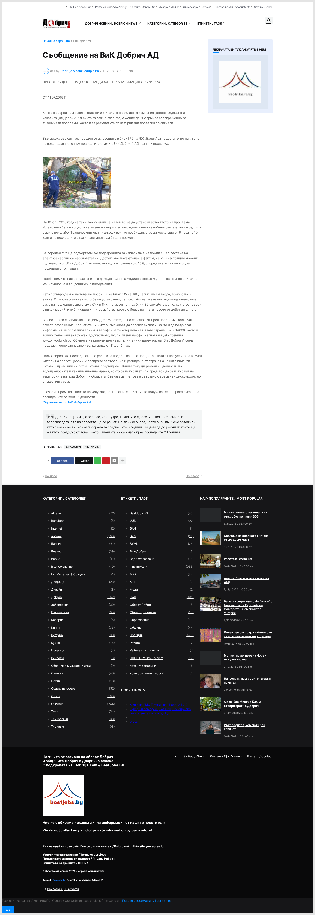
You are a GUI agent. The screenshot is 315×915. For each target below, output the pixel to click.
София (83, 681)
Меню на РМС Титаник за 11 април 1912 (159, 704)
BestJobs (83, 520)
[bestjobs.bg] (63, 815)
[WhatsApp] (97, 460)
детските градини (162, 665)
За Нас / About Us (80, 7)
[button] (269, 20)
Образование (162, 620)
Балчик (83, 543)
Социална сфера (83, 688)
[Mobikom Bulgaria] (240, 82)
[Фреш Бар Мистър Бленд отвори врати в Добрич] (210, 704)
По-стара (193, 476)
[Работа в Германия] (210, 561)
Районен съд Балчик (162, 650)
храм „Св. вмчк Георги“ (162, 673)
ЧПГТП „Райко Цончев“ (162, 658)
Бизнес (83, 551)
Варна (83, 559)
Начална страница (56, 41)
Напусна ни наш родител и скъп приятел (247, 680)
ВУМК (162, 543)
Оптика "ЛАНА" (263, 7)
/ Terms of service (74, 854)
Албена (83, 536)
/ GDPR (65, 863)
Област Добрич (162, 604)
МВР (162, 574)
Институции (91, 446)
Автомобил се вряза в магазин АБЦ (246, 580)
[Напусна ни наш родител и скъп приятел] (210, 681)
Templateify (59, 880)
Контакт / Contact (260, 756)
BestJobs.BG (162, 513)
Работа (162, 643)
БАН (162, 528)
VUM (162, 520)
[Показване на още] (122, 460)
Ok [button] (8, 909)
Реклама (83, 658)
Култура (83, 635)
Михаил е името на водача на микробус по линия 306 (245, 514)
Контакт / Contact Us (142, 7)
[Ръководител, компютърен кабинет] (210, 727)
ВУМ (162, 536)
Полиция (162, 635)
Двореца (83, 582)
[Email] (114, 460)
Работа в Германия (238, 559)
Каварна (83, 620)
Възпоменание (83, 566)
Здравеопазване (162, 559)
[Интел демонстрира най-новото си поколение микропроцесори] (210, 635)
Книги (83, 627)
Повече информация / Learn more (146, 900)
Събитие (83, 704)
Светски (83, 673)
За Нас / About (194, 756)
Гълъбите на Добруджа (83, 574)
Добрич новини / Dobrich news (111, 23)
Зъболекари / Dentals (196, 7)
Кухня (83, 643)
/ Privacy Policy (78, 858)
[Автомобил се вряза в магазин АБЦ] (210, 581)
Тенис (83, 711)
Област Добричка (162, 612)
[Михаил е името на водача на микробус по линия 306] (210, 515)
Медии (162, 589)
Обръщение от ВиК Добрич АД (67, 402)
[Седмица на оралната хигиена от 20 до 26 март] (210, 538)
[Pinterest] (106, 460)
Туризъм (83, 726)
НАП (162, 597)
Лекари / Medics (169, 7)
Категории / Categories (167, 23)
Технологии (83, 719)
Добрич (83, 597)
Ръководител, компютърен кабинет (244, 727)
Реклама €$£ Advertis (63, 889)
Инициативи (83, 612)
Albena (83, 513)
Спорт (83, 696)
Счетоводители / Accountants (232, 7)
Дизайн (83, 589)
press (134, 721)
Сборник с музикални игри (83, 665)
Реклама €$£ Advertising (110, 7)
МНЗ (162, 582)
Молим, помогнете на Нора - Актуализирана (245, 657)
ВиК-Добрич (82, 41)
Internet (83, 528)
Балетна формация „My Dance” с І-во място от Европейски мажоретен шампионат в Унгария (248, 607)
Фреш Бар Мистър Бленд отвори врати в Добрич (242, 703)
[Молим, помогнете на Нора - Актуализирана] (210, 658)
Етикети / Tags (209, 23)
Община (162, 627)
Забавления (83, 604)
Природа (83, 650)
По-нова (51, 476)
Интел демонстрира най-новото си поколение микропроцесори (248, 634)
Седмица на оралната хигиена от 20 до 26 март (246, 537)
